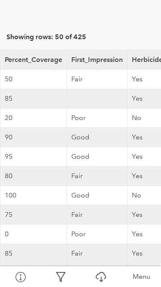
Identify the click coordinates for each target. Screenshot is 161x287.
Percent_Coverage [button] (33, 60)
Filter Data (60, 276)
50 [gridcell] (8, 79)
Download (101, 276)
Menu (141, 276)
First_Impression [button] (97, 60)
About (20, 276)
